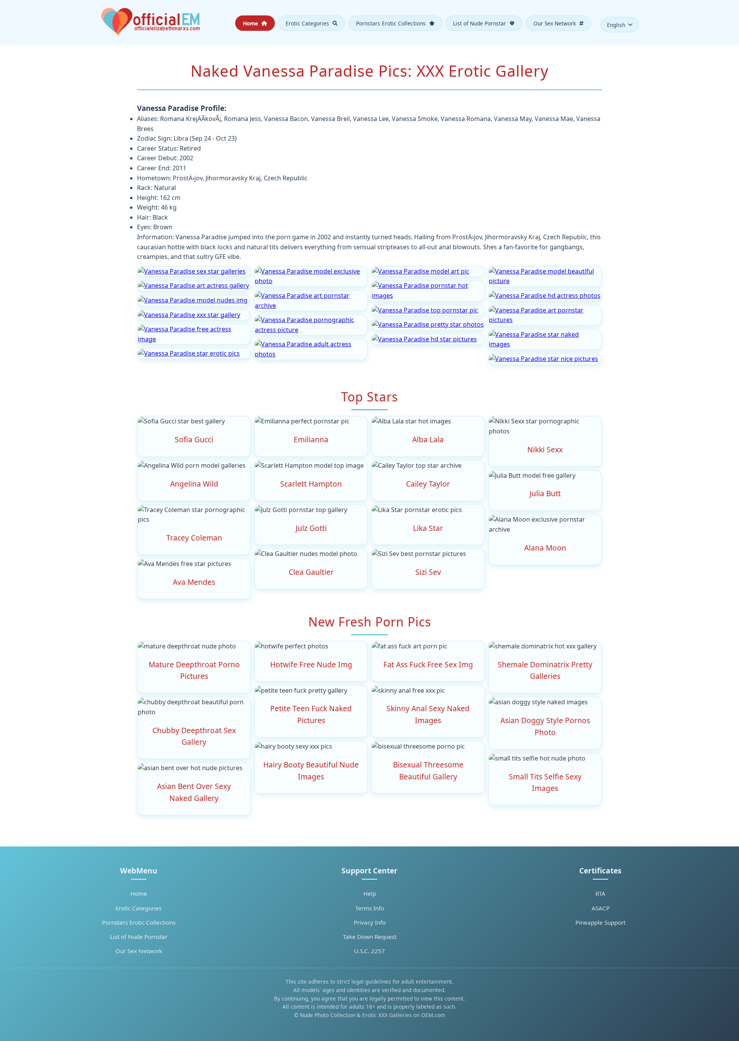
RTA (600, 893)
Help (369, 893)
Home (251, 23)
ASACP (601, 908)
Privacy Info (370, 922)
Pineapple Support (600, 922)
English (616, 25)
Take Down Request (369, 936)
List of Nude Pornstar (480, 23)
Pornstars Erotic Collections (391, 23)
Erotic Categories (308, 23)
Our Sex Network (555, 23)
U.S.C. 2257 (369, 951)
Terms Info (369, 908)
